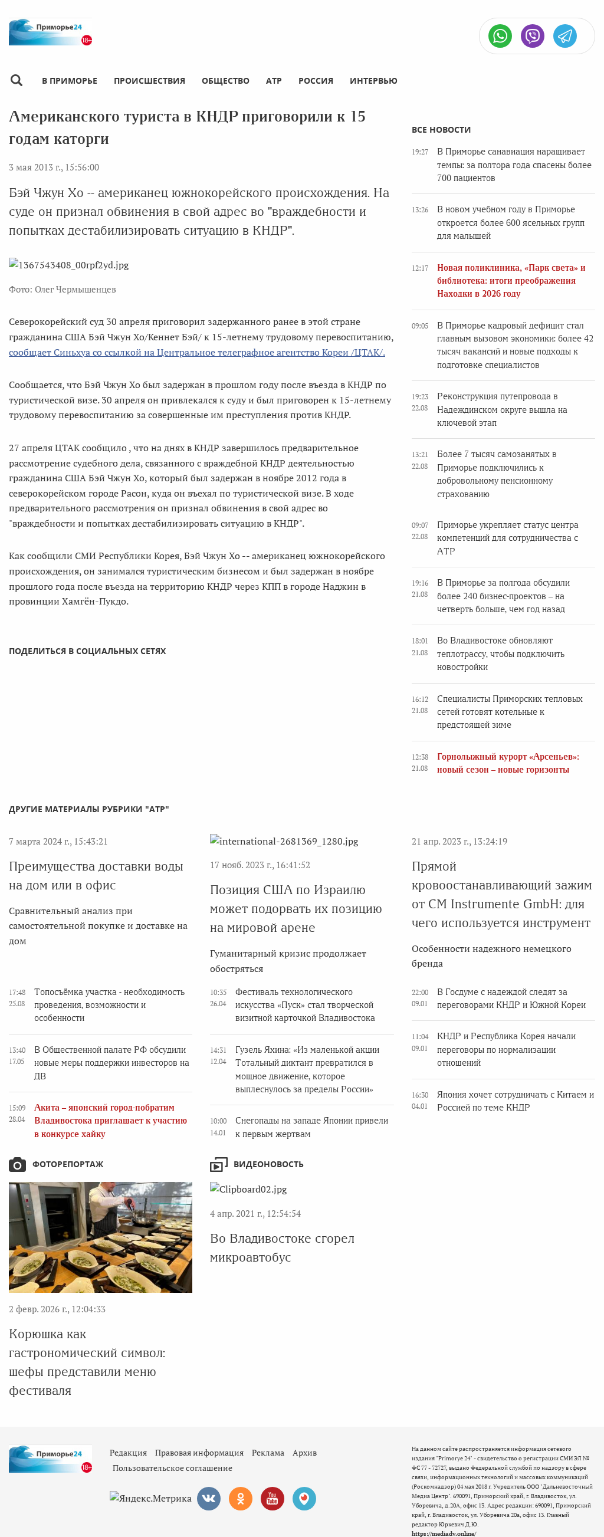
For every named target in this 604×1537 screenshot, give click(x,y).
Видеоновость (269, 1164)
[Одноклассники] (240, 1498)
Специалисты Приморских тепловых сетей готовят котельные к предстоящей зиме (510, 712)
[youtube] (272, 1498)
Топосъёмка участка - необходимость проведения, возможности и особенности (109, 1005)
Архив (305, 1452)
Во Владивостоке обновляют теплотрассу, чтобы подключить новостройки (500, 654)
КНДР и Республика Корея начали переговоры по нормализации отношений (506, 1050)
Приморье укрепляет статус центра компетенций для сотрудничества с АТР (508, 538)
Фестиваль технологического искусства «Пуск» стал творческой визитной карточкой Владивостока (305, 1005)
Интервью (374, 80)
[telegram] (565, 36)
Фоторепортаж (67, 1164)
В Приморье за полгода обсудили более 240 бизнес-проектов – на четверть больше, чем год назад (503, 596)
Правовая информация (199, 1452)
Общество (226, 80)
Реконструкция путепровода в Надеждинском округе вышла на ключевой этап (502, 410)
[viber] (532, 36)
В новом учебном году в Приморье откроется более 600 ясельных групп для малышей (511, 223)
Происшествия (149, 80)
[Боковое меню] (16, 80)
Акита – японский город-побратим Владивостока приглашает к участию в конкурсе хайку (110, 1121)
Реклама (268, 1452)
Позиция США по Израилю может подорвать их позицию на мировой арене (296, 908)
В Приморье (69, 80)
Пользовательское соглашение (172, 1467)
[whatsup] (500, 36)
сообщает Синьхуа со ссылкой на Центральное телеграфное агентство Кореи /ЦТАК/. (197, 352)
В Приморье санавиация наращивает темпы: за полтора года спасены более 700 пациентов (514, 165)
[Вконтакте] (209, 1498)
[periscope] (304, 1498)
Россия (315, 80)
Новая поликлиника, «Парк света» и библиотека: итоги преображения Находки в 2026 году (511, 281)
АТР (274, 80)
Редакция (128, 1452)
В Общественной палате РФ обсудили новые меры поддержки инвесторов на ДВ (111, 1063)
